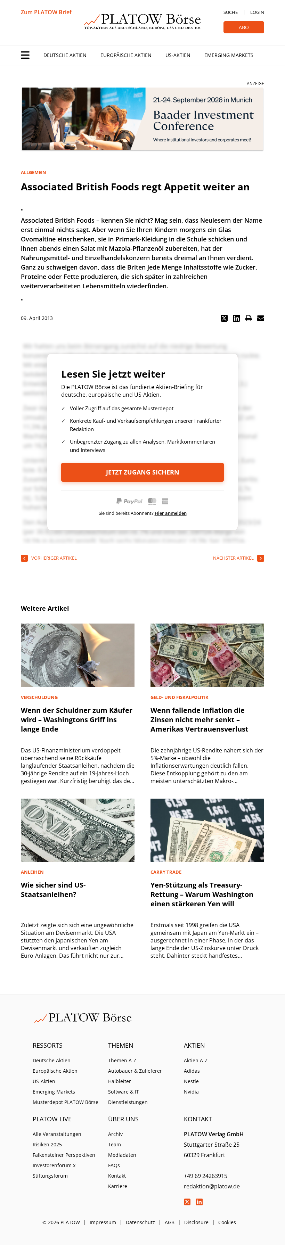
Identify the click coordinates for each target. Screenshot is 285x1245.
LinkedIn (199, 1201)
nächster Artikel (233, 558)
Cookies (227, 1222)
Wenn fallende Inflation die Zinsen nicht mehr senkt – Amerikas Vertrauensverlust (199, 720)
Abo (244, 27)
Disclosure (196, 1222)
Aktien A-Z (195, 1060)
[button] (224, 318)
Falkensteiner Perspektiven (64, 1155)
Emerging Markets (228, 55)
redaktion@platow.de (212, 1186)
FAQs (114, 1165)
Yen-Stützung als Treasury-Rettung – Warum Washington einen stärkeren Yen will (201, 894)
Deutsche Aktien (65, 55)
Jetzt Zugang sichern (142, 472)
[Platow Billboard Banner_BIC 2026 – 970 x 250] (142, 120)
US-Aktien (177, 55)
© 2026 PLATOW (61, 1222)
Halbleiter (119, 1081)
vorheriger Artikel (54, 558)
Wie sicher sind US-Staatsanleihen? (53, 889)
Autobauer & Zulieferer (135, 1070)
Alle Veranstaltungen (57, 1134)
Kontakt (117, 1175)
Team (114, 1144)
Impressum (103, 1222)
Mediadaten (122, 1155)
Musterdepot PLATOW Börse (65, 1102)
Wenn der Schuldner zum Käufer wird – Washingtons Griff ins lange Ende (76, 720)
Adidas (192, 1070)
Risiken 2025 (47, 1144)
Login (257, 12)
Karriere (117, 1186)
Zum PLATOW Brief (46, 12)
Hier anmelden (171, 513)
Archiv (115, 1134)
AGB (169, 1222)
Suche (230, 12)
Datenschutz (140, 1222)
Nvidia (191, 1091)
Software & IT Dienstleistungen (128, 1096)
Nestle (191, 1081)
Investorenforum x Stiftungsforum (54, 1170)
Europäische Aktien (126, 55)
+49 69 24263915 (205, 1176)
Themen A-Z (122, 1060)
